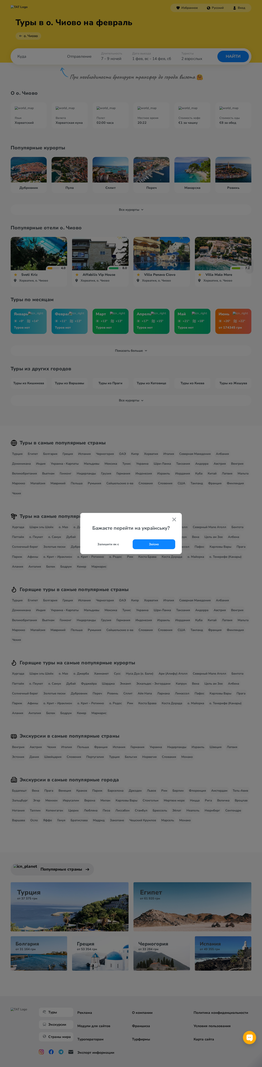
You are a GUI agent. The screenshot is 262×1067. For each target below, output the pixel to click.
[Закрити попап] (174, 520)
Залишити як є (108, 544)
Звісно (154, 544)
